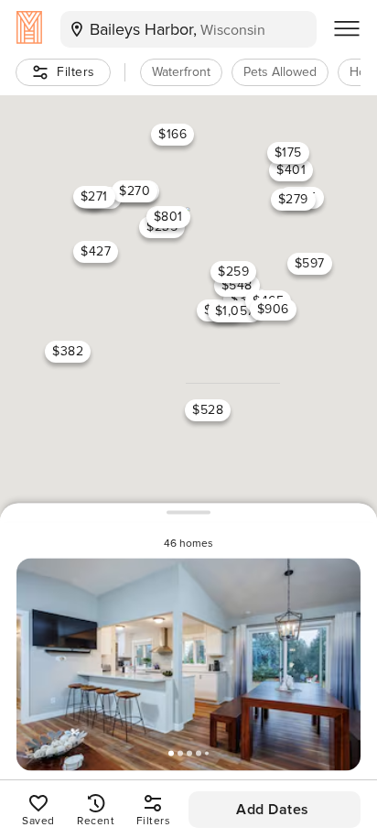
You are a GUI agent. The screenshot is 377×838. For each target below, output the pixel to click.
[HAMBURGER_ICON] (347, 29)
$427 (96, 250)
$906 (273, 308)
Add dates (272, 809)
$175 (288, 151)
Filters (76, 72)
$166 (172, 134)
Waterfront (181, 72)
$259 (233, 271)
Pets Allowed (280, 72)
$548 (237, 284)
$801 (168, 215)
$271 (94, 195)
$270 (134, 191)
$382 (67, 350)
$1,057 (234, 311)
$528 (207, 410)
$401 (291, 170)
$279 (293, 198)
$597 (310, 262)
